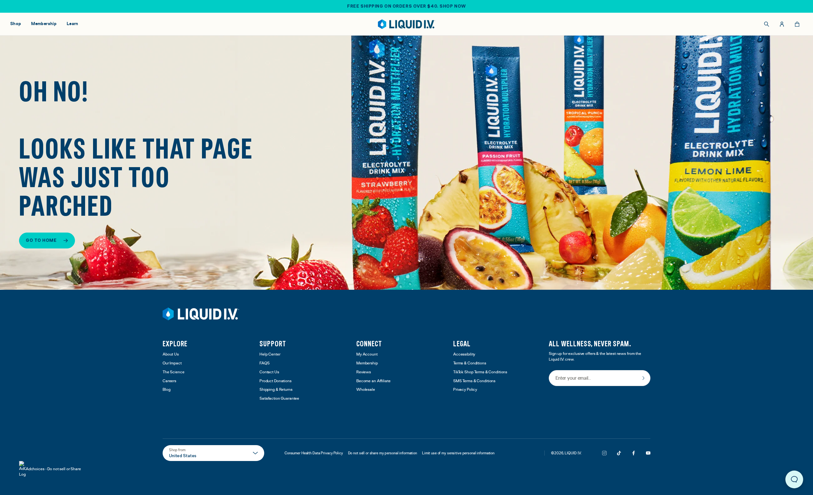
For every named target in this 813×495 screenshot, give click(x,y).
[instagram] (604, 453)
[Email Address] (599, 378)
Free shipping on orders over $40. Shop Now (406, 6)
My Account (367, 354)
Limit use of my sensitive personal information (458, 453)
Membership (367, 363)
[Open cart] (797, 24)
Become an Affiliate (373, 381)
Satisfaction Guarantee (279, 399)
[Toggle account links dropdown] (781, 24)
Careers (169, 381)
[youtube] (648, 453)
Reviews (363, 372)
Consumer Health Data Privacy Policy (314, 453)
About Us (171, 354)
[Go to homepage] (406, 24)
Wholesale (365, 390)
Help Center (269, 354)
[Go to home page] (201, 314)
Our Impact (172, 363)
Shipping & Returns (275, 390)
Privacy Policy (465, 390)
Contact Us (269, 372)
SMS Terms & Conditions (474, 381)
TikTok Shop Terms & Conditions (480, 372)
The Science (174, 372)
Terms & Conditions (469, 363)
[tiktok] (619, 453)
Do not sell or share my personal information (382, 453)
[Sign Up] (643, 378)
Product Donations (275, 381)
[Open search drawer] (766, 24)
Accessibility (464, 354)
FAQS (264, 363)
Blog (167, 390)
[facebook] (633, 453)
